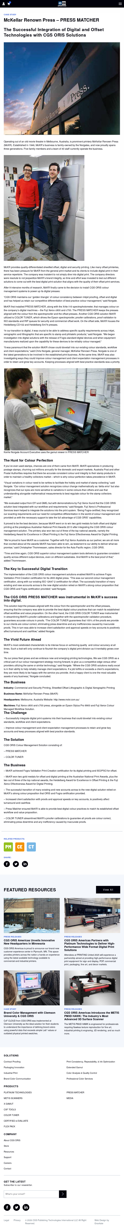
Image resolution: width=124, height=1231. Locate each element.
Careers (7, 1163)
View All (108, 889)
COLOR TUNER (11, 1115)
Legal (6, 1220)
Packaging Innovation (14, 1067)
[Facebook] (7, 1207)
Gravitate (99, 1223)
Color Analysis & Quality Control (82, 1073)
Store (6, 1146)
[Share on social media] (7, 864)
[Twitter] (16, 1207)
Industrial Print (11, 1073)
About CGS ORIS (12, 1140)
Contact (7, 1168)
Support (7, 1157)
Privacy (17, 1220)
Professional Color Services (80, 1078)
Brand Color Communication (17, 1078)
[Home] (62, 3)
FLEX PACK (9, 1126)
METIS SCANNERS (13, 1098)
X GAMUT (8, 1103)
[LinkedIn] (26, 1207)
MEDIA (70, 1098)
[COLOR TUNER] (31, 846)
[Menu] (120, 4)
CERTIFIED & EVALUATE (16, 1121)
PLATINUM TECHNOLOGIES (18, 1092)
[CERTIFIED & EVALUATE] (19, 846)
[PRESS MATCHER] (8, 846)
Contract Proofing (12, 1061)
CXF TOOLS (10, 1109)
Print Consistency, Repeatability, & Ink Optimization (91, 1061)
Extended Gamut (75, 1067)
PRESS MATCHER (75, 1092)
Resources (9, 1151)
